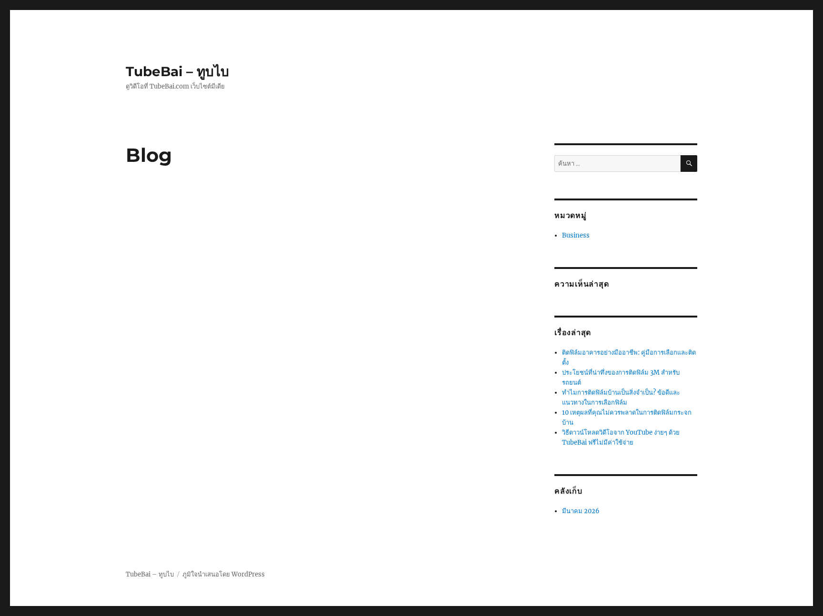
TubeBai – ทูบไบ (177, 71)
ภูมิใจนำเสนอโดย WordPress (223, 574)
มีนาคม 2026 (581, 511)
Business (576, 235)
